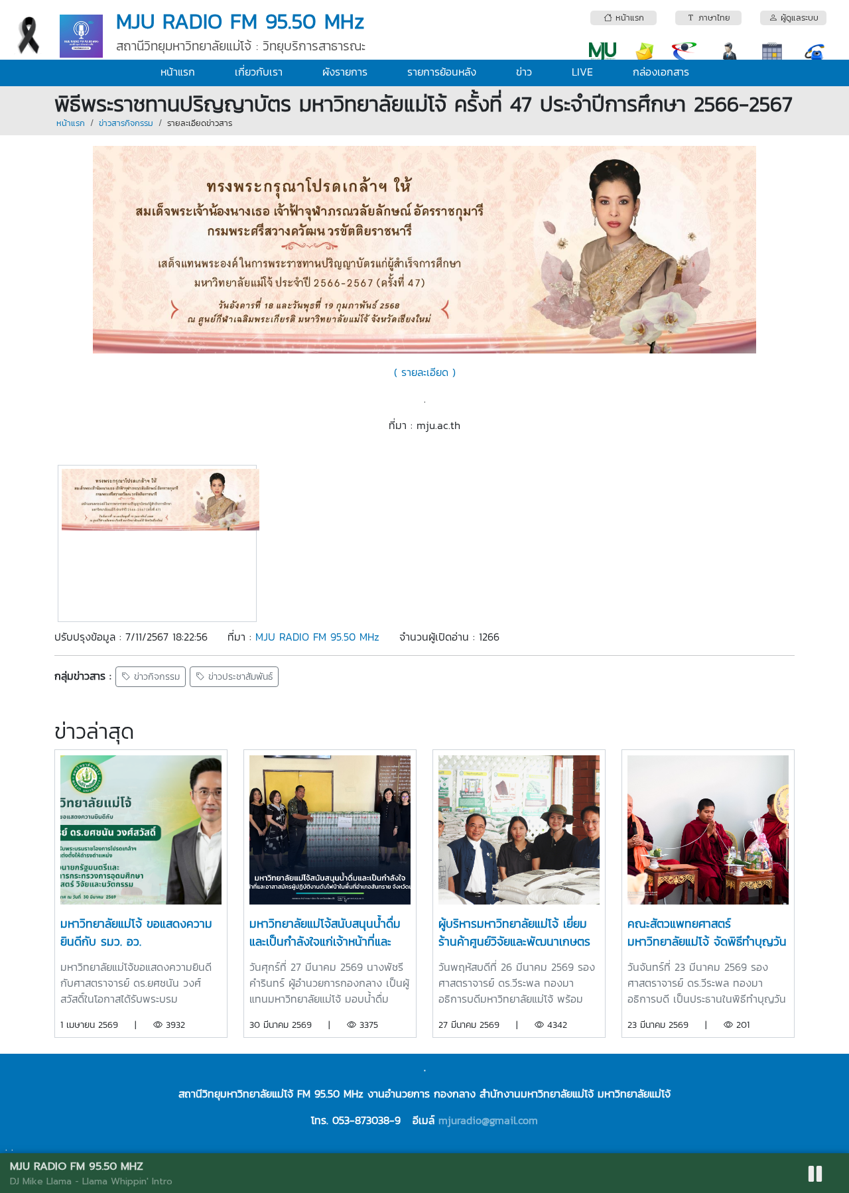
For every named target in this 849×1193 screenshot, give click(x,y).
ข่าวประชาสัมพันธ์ (239, 677)
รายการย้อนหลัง (441, 72)
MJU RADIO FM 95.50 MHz (317, 637)
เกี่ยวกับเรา (259, 72)
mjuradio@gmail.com (488, 1120)
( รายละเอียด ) (425, 372)
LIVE (582, 72)
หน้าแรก (178, 72)
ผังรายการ (344, 72)
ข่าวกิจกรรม (155, 677)
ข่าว (524, 72)
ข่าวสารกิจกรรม (126, 123)
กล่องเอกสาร (661, 72)
